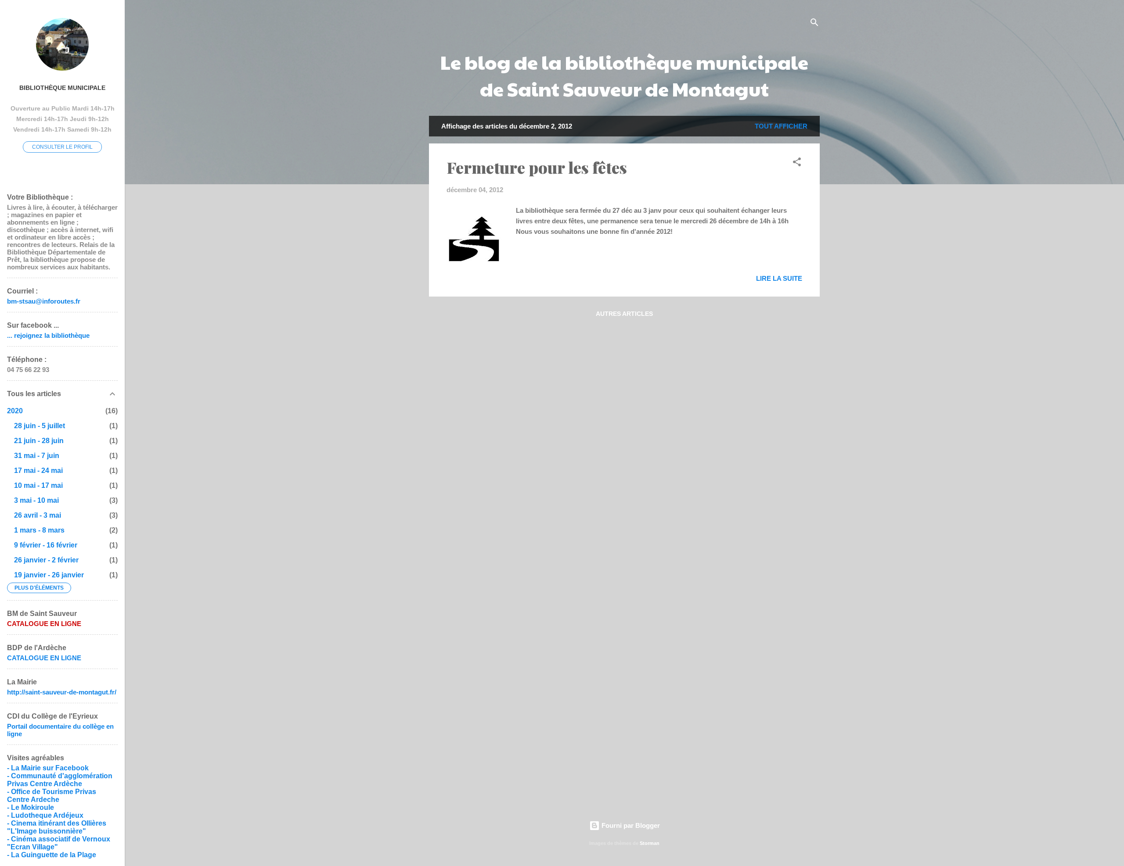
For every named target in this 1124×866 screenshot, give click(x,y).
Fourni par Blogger (630, 825)
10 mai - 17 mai (38, 485)
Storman (649, 843)
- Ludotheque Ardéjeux (45, 815)
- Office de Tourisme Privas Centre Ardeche (51, 795)
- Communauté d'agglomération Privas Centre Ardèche (59, 779)
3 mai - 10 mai (36, 500)
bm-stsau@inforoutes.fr (43, 301)
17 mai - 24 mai (38, 470)
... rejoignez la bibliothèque (48, 335)
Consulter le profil (62, 147)
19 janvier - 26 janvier (49, 575)
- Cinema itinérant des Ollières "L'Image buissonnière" (56, 827)
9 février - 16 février (45, 545)
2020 (15, 411)
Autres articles (624, 313)
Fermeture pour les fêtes (537, 167)
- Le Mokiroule (30, 807)
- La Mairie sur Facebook (48, 768)
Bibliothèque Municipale (62, 88)
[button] (797, 163)
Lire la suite (779, 278)
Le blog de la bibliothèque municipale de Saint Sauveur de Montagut (624, 75)
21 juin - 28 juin (39, 440)
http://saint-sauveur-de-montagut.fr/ (61, 692)
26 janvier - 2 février (46, 560)
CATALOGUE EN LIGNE (44, 658)
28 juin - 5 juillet (39, 425)
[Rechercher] (814, 24)
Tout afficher (781, 126)
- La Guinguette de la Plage (51, 855)
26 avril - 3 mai (37, 515)
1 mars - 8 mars (39, 530)
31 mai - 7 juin (36, 455)
